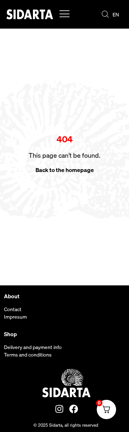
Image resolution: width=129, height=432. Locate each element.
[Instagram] (59, 408)
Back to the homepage (64, 170)
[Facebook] (73, 408)
